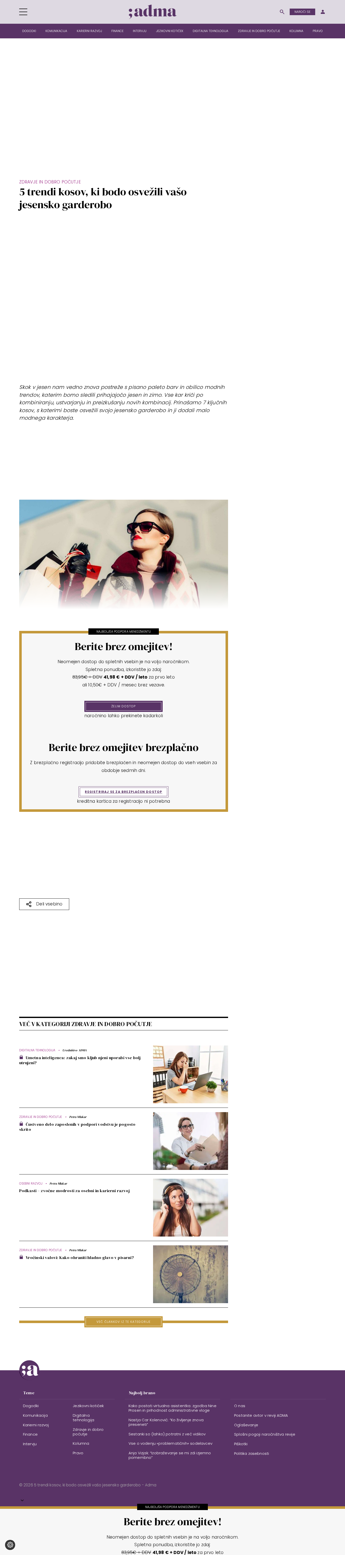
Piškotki (241, 1443)
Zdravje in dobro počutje (259, 31)
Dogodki (29, 31)
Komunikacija (56, 31)
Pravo (318, 31)
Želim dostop (123, 706)
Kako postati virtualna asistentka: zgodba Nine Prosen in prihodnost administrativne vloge (172, 1408)
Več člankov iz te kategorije (123, 1322)
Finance (117, 31)
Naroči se (302, 12)
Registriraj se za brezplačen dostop (123, 792)
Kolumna (296, 31)
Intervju (139, 31)
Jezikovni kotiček (169, 31)
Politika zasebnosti (251, 1453)
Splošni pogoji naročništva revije (264, 1434)
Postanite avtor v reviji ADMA (261, 1415)
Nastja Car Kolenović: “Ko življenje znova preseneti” (166, 1422)
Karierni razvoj (89, 31)
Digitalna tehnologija (210, 31)
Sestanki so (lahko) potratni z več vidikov (167, 1434)
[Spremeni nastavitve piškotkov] (10, 1545)
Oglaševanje (246, 1425)
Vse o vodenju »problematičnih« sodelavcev (170, 1443)
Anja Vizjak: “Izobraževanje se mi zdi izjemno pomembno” (170, 1455)
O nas (239, 1405)
